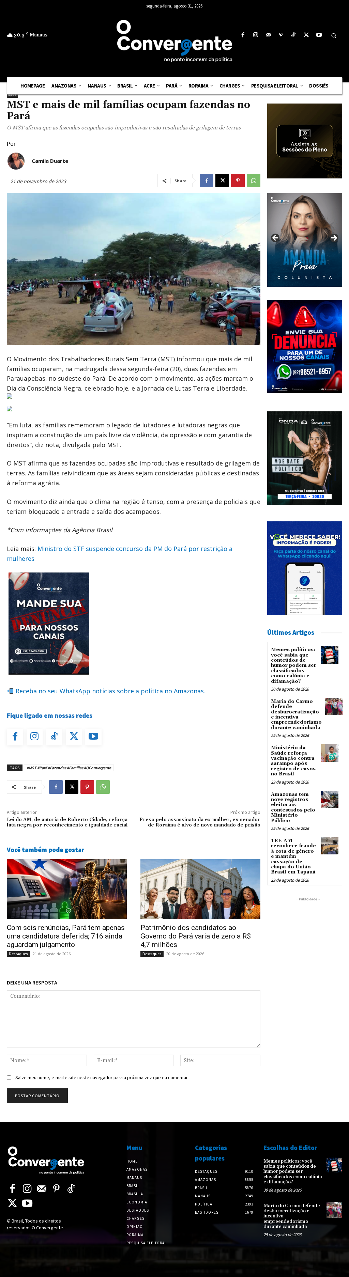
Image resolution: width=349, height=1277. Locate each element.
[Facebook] (242, 35)
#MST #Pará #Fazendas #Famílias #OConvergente (69, 767)
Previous (276, 238)
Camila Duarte (50, 160)
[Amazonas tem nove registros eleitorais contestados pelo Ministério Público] (329, 799)
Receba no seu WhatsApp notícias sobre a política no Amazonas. (109, 691)
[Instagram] (255, 35)
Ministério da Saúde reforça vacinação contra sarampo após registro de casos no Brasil (293, 761)
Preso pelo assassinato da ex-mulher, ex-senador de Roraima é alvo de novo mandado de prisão (199, 823)
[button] (333, 35)
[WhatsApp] (253, 180)
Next (334, 238)
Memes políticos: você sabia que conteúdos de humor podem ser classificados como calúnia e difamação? (293, 665)
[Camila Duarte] (16, 161)
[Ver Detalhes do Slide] (304, 240)
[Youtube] (318, 35)
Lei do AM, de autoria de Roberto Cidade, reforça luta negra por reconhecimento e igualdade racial (67, 823)
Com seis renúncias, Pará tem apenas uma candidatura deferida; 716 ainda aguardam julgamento (66, 936)
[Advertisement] (308, 1005)
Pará (12, 95)
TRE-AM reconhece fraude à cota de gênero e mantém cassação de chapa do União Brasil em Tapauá (293, 856)
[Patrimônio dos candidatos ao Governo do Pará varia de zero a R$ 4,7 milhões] (200, 889)
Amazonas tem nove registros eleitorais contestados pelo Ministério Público (293, 807)
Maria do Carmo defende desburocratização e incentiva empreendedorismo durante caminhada (296, 714)
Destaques (18, 953)
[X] (306, 35)
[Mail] (268, 35)
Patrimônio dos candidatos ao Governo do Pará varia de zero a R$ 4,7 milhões (195, 936)
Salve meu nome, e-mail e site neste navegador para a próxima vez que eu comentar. (101, 1077)
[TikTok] (293, 35)
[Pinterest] (281, 35)
